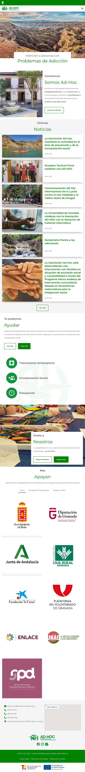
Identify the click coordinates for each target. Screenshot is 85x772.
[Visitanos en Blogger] (46, 744)
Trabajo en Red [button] (59, 490)
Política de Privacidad (39, 759)
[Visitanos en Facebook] (38, 744)
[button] (2, 2)
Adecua (65, 754)
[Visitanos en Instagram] (42, 744)
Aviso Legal (24, 759)
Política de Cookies (57, 759)
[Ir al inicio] (10, 8)
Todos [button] (22, 490)
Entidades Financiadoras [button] (39, 490)
